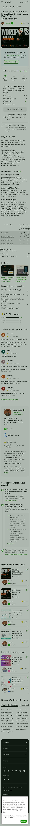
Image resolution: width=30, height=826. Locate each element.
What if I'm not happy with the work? (16, 554)
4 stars (3, 319)
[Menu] (2, 2)
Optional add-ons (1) (13, 109)
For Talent (5, 748)
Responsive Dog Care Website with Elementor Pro (21, 279)
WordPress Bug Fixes (13, 55)
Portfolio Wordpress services (22, 718)
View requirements (11, 501)
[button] (12, 23)
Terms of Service (7, 790)
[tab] (8, 329)
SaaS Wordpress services (22, 729)
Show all (9, 544)
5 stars (3, 317)
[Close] (26, 798)
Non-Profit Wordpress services (22, 712)
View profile (16, 412)
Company (5, 760)
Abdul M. (7, 23)
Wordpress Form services (22, 721)
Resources (6, 754)
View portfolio (17, 415)
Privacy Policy (6, 794)
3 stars (3, 320)
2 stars (3, 322)
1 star (3, 324)
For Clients (6, 742)
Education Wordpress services (22, 710)
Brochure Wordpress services (22, 726)
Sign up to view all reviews (9, 399)
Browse (22, 2)
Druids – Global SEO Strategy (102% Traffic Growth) (7, 279)
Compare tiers (22, 71)
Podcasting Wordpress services (22, 715)
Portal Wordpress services (22, 723)
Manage (23, 821)
